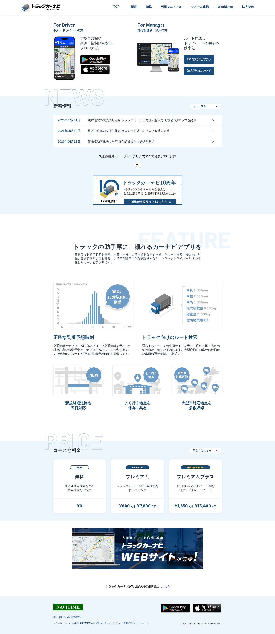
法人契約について (199, 70)
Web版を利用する (199, 59)
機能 (134, 6)
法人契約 (248, 6)
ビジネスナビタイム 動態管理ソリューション (126, 623)
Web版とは (225, 6)
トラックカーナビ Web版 (66, 623)
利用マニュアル (171, 6)
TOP (116, 6)
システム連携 (200, 6)
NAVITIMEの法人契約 (91, 623)
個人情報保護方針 (73, 617)
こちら (165, 586)
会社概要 (57, 617)
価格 (149, 6)
